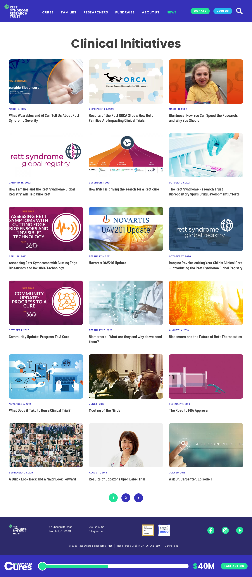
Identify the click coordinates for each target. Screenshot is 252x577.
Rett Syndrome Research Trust (95, 545)
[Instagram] (225, 530)
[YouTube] (239, 530)
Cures (47, 12)
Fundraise (124, 12)
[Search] (239, 11)
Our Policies (171, 545)
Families (68, 12)
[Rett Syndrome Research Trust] (16, 11)
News (172, 12)
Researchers (96, 12)
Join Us (223, 11)
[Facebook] (210, 530)
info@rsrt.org (97, 531)
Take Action (234, 566)
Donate (200, 11)
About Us (150, 12)
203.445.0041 (97, 526)
